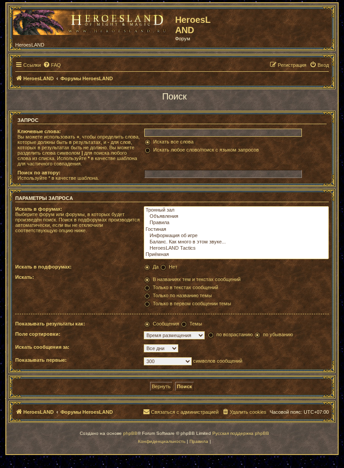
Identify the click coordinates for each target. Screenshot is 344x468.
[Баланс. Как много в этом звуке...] (236, 242)
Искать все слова (173, 141)
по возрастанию (234, 334)
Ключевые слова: (39, 131)
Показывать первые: (41, 360)
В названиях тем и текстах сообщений (197, 279)
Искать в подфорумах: (43, 266)
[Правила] (236, 223)
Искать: (24, 277)
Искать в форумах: (38, 209)
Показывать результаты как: (50, 323)
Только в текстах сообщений (185, 287)
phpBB (130, 433)
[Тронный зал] (236, 210)
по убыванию (278, 334)
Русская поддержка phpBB (240, 433)
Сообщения (166, 323)
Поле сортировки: (37, 334)
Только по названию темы (182, 295)
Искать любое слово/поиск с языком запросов (206, 149)
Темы (195, 323)
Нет (173, 266)
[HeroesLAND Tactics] (236, 248)
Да (156, 266)
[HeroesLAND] (92, 20)
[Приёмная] (236, 254)
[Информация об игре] (236, 236)
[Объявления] (236, 216)
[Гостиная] (236, 229)
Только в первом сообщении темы (192, 303)
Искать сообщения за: (42, 347)
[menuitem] (52, 65)
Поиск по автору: (38, 172)
